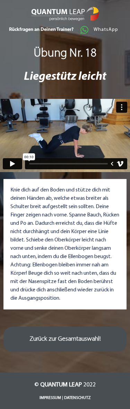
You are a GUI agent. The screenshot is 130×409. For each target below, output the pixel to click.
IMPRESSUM (50, 398)
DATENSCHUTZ (77, 398)
